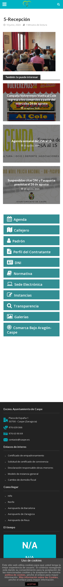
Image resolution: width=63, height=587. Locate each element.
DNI (18, 262)
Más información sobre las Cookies (38, 577)
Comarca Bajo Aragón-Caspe (29, 330)
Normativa (23, 273)
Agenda (20, 219)
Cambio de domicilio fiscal (22, 479)
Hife (10, 495)
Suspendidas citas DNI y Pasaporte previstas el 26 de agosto (31, 182)
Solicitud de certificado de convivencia (28, 461)
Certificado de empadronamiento (26, 455)
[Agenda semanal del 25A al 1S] (31, 143)
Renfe (11, 502)
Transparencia (26, 306)
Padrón (18, 241)
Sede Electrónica (28, 284)
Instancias (23, 295)
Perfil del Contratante (32, 252)
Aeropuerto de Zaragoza (21, 514)
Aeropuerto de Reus (19, 520)
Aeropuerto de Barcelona (21, 508)
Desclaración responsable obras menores (30, 467)
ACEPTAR (31, 584)
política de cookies (15, 574)
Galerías (21, 317)
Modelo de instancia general (23, 473)
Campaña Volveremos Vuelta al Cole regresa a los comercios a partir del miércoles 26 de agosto (31, 99)
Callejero (21, 230)
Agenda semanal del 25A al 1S (32, 141)
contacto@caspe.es (19, 439)
